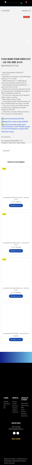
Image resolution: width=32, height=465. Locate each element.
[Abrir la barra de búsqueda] (21, 3)
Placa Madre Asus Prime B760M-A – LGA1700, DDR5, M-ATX (16, 244)
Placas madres (20, 143)
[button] (2, 3)
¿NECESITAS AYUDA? (24, 399)
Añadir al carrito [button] (17, 205)
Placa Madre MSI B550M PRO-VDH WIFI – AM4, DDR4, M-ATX (16, 198)
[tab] (16, 150)
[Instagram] (17, 433)
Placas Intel (12, 143)
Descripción (6, 151)
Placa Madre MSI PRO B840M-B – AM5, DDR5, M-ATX (16, 333)
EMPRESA (15, 398)
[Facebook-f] (14, 433)
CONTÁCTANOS (16, 423)
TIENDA (6, 398)
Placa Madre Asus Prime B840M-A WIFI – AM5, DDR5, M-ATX (16, 289)
